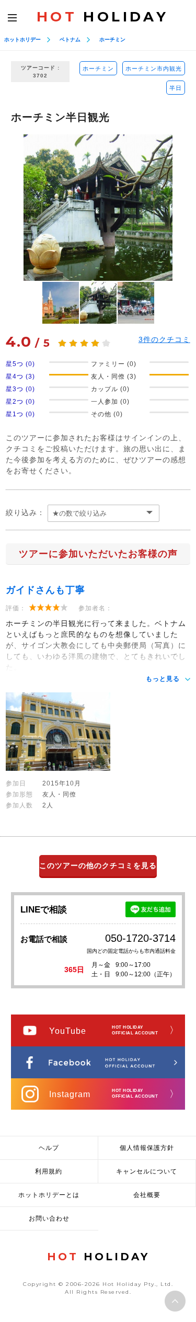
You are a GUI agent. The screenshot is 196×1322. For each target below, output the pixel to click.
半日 (175, 88)
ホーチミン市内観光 (153, 68)
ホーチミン (112, 39)
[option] (98, 207)
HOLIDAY (102, 16)
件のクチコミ (164, 339)
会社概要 (146, 1195)
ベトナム (70, 39)
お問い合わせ (49, 1218)
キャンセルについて (146, 1171)
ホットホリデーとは (48, 1195)
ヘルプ (49, 1148)
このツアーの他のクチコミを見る (98, 865)
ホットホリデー (22, 39)
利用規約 (48, 1171)
